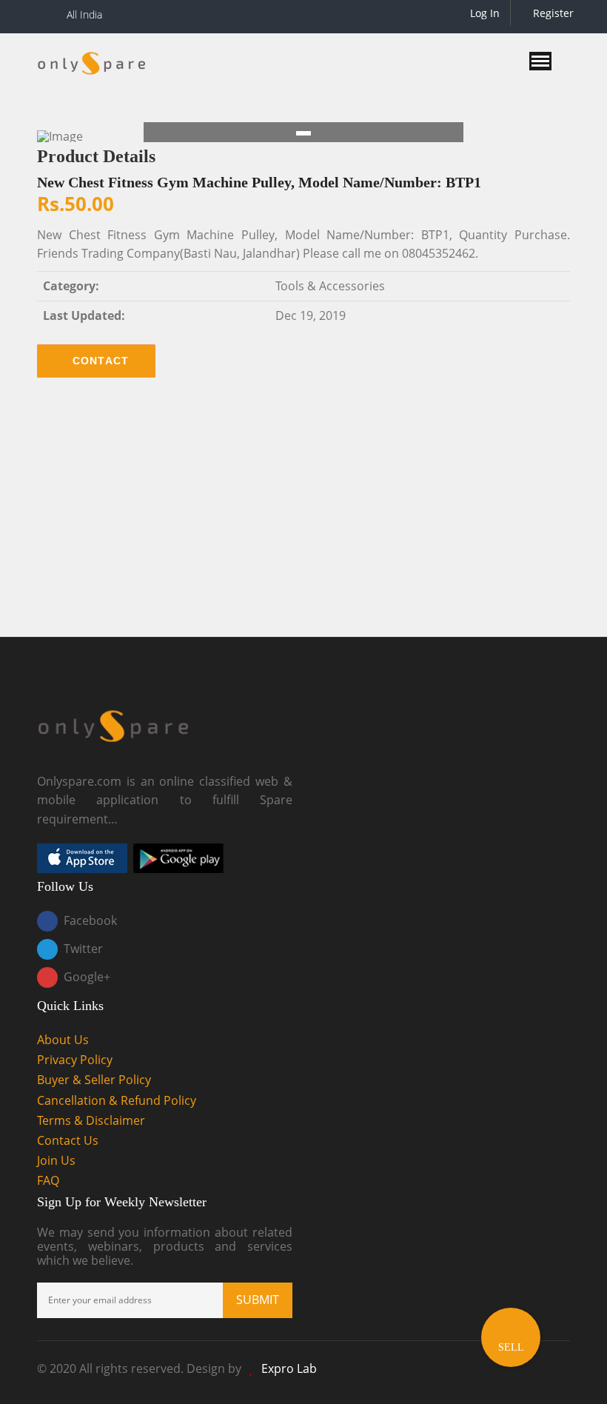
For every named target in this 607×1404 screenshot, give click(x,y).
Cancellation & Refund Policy (116, 1100)
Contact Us (67, 1140)
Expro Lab (289, 1368)
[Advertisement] (303, 518)
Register (552, 13)
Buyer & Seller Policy (94, 1080)
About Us (63, 1040)
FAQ (48, 1180)
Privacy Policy (75, 1060)
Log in (483, 13)
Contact (101, 361)
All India (84, 14)
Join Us (56, 1160)
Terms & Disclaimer (91, 1120)
